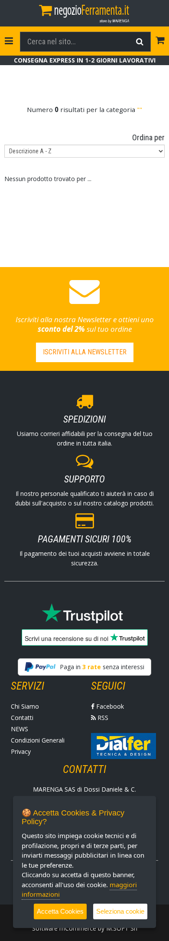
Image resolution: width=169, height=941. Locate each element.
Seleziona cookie (120, 911)
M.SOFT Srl (121, 928)
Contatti (22, 717)
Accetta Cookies (60, 911)
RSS (102, 717)
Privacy (21, 751)
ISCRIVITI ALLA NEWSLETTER (85, 352)
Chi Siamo (25, 706)
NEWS (19, 729)
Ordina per (148, 137)
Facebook (109, 706)
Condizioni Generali (38, 740)
